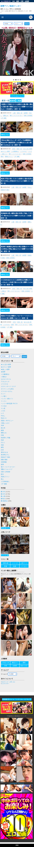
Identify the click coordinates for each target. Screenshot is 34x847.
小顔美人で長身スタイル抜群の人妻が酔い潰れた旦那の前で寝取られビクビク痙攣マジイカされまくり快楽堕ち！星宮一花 (17, 106)
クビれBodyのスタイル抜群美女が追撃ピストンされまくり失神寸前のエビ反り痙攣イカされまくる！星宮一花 (17, 282)
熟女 (3, 498)
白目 (2, 450)
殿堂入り (15, 662)
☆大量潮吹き (15, 151)
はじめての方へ (5, 683)
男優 (5, 566)
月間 (21, 1)
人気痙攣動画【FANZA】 (16, 783)
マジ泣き (4, 406)
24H (13, 1)
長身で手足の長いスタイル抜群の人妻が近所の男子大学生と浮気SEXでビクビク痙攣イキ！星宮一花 (17, 180)
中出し (30, 187)
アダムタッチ (5, 381)
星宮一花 (19, 113)
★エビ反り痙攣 (27, 149)
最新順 (12, 100)
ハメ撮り (4, 396)
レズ (2, 413)
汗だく (3, 442)
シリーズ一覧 (5, 555)
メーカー (24, 566)
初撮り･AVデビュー (7, 420)
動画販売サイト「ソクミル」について (16, 699)
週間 (17, 1)
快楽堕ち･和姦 (5, 437)
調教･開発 (4, 459)
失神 (2, 425)
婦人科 (3, 428)
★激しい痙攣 (5, 369)
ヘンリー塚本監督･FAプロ (9, 403)
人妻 (14, 113)
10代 (3, 491)
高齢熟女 (5, 501)
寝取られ (5, 115)
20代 (13, 149)
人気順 (18, 100)
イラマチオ (23, 151)
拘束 (2, 440)
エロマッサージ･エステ (8, 386)
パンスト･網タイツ (7, 398)
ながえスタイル (6, 379)
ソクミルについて (17, 96)
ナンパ (3, 394)
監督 (14, 566)
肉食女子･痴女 (5, 190)
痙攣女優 (5, 563)
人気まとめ (5, 662)
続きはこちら (5, 134)
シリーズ (15, 563)
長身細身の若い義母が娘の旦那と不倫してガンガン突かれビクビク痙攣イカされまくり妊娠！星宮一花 (17, 215)
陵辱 (2, 464)
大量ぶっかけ (5, 423)
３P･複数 (3, 118)
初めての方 (24, 665)
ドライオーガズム (6, 391)
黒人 (2, 479)
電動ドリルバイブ (6, 469)
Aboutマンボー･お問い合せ (8, 682)
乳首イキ (4, 418)
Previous (2, 53)
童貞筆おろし (5, 454)
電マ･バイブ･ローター (16, 115)
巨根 (12, 324)
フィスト (4, 401)
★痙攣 (25, 113)
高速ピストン (9, 156)
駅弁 (2, 156)
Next (31, 53)
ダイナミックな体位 (7, 389)
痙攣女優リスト (5, 528)
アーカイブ (4, 674)
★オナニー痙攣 (5, 151)
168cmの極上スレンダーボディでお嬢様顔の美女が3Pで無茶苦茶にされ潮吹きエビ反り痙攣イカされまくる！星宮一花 (16, 142)
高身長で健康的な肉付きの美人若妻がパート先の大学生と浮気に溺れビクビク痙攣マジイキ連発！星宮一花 (17, 248)
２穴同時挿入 (5, 481)
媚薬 (2, 430)
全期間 (27, 1)
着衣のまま (4, 452)
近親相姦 (4, 462)
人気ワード (24, 563)
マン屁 (3, 408)
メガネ (3, 411)
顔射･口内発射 (28, 115)
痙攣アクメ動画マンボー (10, 5)
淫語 (2, 445)
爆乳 (2, 447)
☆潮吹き (3, 291)
